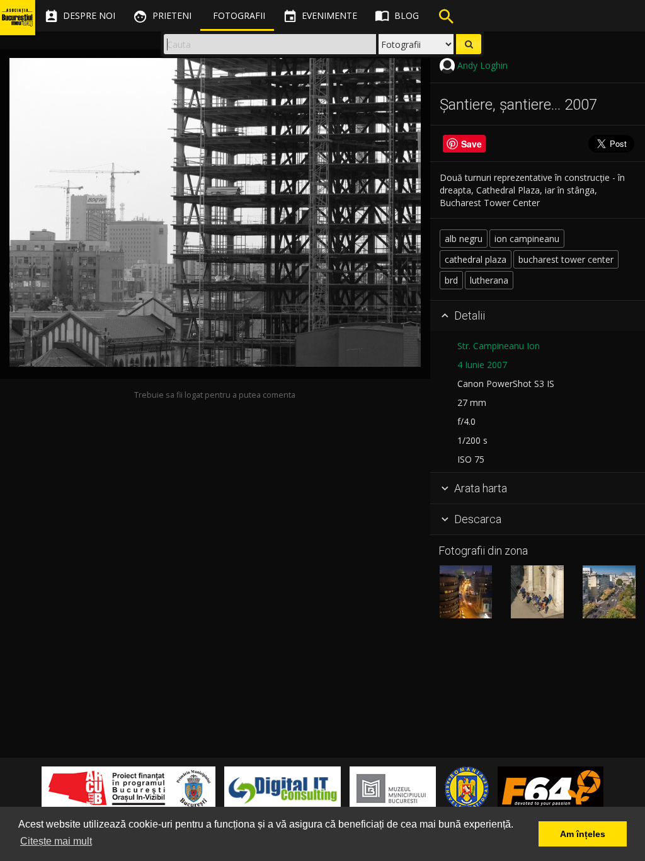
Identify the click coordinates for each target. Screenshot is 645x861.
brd (451, 280)
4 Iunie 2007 (482, 365)
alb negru (463, 239)
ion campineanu (526, 239)
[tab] (537, 316)
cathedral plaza (475, 259)
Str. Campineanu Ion (498, 346)
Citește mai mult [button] (56, 841)
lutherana (489, 280)
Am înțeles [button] (582, 834)
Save (471, 143)
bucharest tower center (566, 259)
